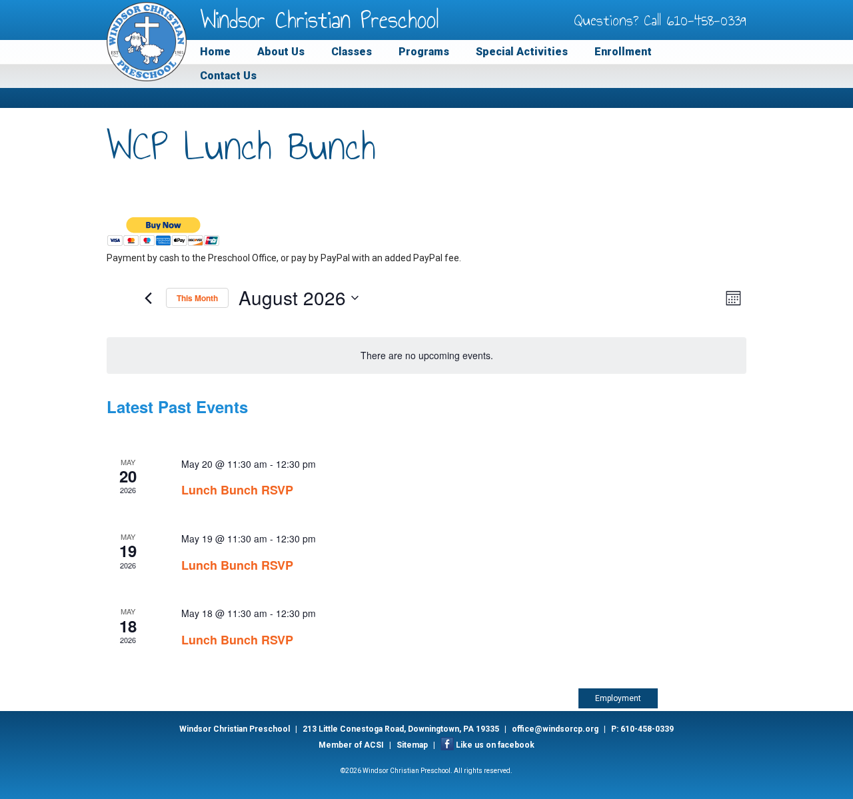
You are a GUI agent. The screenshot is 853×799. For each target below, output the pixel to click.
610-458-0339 (706, 20)
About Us (281, 51)
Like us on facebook (495, 745)
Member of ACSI (351, 745)
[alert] (426, 355)
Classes (351, 51)
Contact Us (228, 75)
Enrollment (623, 51)
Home (215, 51)
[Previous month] (148, 298)
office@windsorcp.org (555, 729)
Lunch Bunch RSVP (237, 489)
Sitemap (412, 745)
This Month (197, 298)
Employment (618, 698)
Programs (424, 51)
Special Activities (522, 51)
